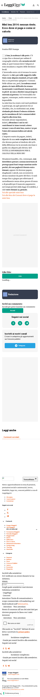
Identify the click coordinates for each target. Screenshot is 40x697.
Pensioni (22, 12)
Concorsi (6, 595)
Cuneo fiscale (30, 12)
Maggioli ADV (10, 536)
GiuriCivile (9, 549)
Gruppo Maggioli (11, 525)
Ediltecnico (9, 539)
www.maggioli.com (13, 674)
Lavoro (8, 565)
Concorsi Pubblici (11, 563)
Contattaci (9, 501)
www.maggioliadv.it (13, 680)
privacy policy (23, 632)
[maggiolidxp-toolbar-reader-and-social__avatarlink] (6, 40)
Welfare (8, 559)
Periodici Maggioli (11, 534)
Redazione (11, 39)
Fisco (10, 18)
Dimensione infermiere (13, 543)
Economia (9, 567)
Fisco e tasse (10, 541)
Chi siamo (9, 497)
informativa (23, 604)
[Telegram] (27, 323)
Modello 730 (14, 12)
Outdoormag (10, 545)
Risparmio (9, 569)
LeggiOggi (7, 593)
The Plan (9, 547)
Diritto (8, 538)
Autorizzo (7, 607)
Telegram (21, 345)
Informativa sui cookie (17, 689)
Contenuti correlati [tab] (11, 437)
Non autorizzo (19, 607)
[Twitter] (20, 323)
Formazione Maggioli (12, 532)
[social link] (6, 294)
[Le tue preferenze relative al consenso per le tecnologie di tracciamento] (11, 693)
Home (4, 18)
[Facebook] (13, 323)
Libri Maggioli (10, 527)
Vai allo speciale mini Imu (13, 192)
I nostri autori (10, 499)
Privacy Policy (6, 689)
